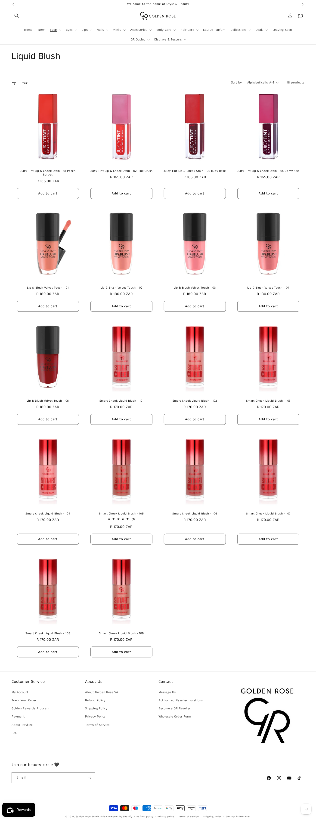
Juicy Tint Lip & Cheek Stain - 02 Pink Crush (121, 171)
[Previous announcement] (13, 4)
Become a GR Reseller (174, 708)
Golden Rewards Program (30, 708)
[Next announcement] (303, 4)
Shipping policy (212, 817)
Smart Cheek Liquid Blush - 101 (121, 401)
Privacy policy (166, 817)
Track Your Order (24, 700)
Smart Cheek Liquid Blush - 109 (121, 634)
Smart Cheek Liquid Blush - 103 (268, 401)
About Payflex (22, 725)
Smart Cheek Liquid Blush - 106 (194, 514)
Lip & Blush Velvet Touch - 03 (195, 288)
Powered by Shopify (120, 817)
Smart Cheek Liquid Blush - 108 (47, 634)
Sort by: (237, 82)
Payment (18, 716)
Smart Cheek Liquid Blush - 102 (195, 401)
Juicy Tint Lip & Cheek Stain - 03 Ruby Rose (195, 171)
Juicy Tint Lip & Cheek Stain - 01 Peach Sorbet (47, 173)
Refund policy (144, 817)
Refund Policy (95, 700)
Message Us (167, 692)
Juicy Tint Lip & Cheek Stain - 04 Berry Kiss (268, 171)
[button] (17, 16)
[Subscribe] (89, 777)
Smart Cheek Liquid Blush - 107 (268, 514)
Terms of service (188, 817)
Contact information (238, 817)
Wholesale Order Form (174, 716)
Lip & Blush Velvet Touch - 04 (268, 288)
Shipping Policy (96, 708)
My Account (20, 692)
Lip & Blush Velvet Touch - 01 (47, 288)
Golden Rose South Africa (91, 817)
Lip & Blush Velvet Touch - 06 (48, 401)
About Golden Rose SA (101, 692)
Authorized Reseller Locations (180, 700)
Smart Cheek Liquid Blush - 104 (47, 514)
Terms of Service (97, 725)
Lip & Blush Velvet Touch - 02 (121, 288)
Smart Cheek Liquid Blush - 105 (121, 514)
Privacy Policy (95, 716)
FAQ (14, 733)
